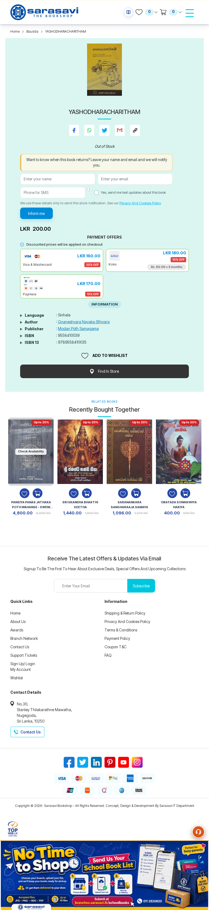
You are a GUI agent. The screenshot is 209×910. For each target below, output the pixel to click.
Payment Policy (117, 638)
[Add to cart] (37, 493)
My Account (20, 669)
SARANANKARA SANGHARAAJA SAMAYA (129, 504)
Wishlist (16, 677)
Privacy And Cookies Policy (140, 203)
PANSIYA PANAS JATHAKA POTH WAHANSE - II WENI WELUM (31, 505)
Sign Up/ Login (22, 663)
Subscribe (141, 586)
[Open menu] (189, 13)
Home (15, 31)
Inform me (36, 213)
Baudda (32, 31)
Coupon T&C (115, 646)
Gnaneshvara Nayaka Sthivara (84, 321)
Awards (16, 630)
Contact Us (19, 646)
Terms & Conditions (120, 630)
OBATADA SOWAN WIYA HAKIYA (179, 504)
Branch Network (24, 638)
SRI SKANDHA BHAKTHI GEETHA (80, 504)
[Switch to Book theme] (128, 12)
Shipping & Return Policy (124, 613)
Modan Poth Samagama (78, 328)
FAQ (108, 655)
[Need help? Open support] (198, 832)
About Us (18, 621)
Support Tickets (23, 655)
